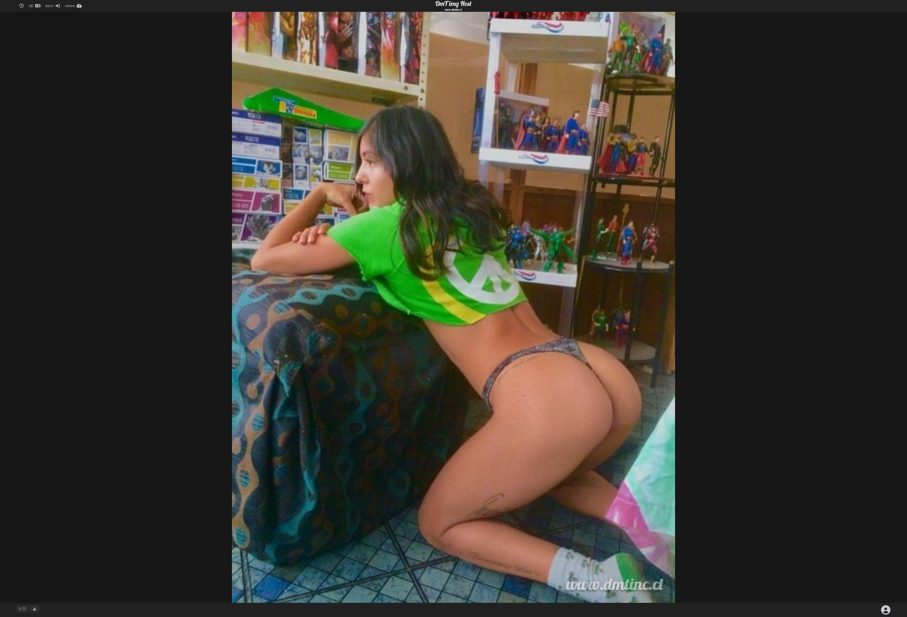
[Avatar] (885, 610)
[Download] (34, 608)
